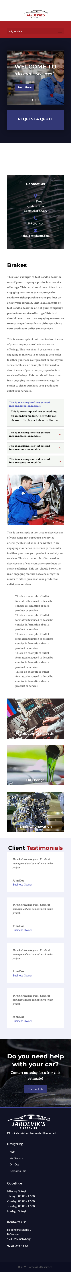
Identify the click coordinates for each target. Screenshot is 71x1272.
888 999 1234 (36, 224)
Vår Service (16, 1158)
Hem (12, 1151)
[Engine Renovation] (35, 812)
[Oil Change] (35, 765)
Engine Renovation (35, 827)
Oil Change (35, 780)
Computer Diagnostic (35, 733)
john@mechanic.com (35, 236)
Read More (24, 87)
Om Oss (14, 1164)
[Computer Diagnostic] (35, 719)
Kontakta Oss (18, 1171)
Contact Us (36, 1089)
